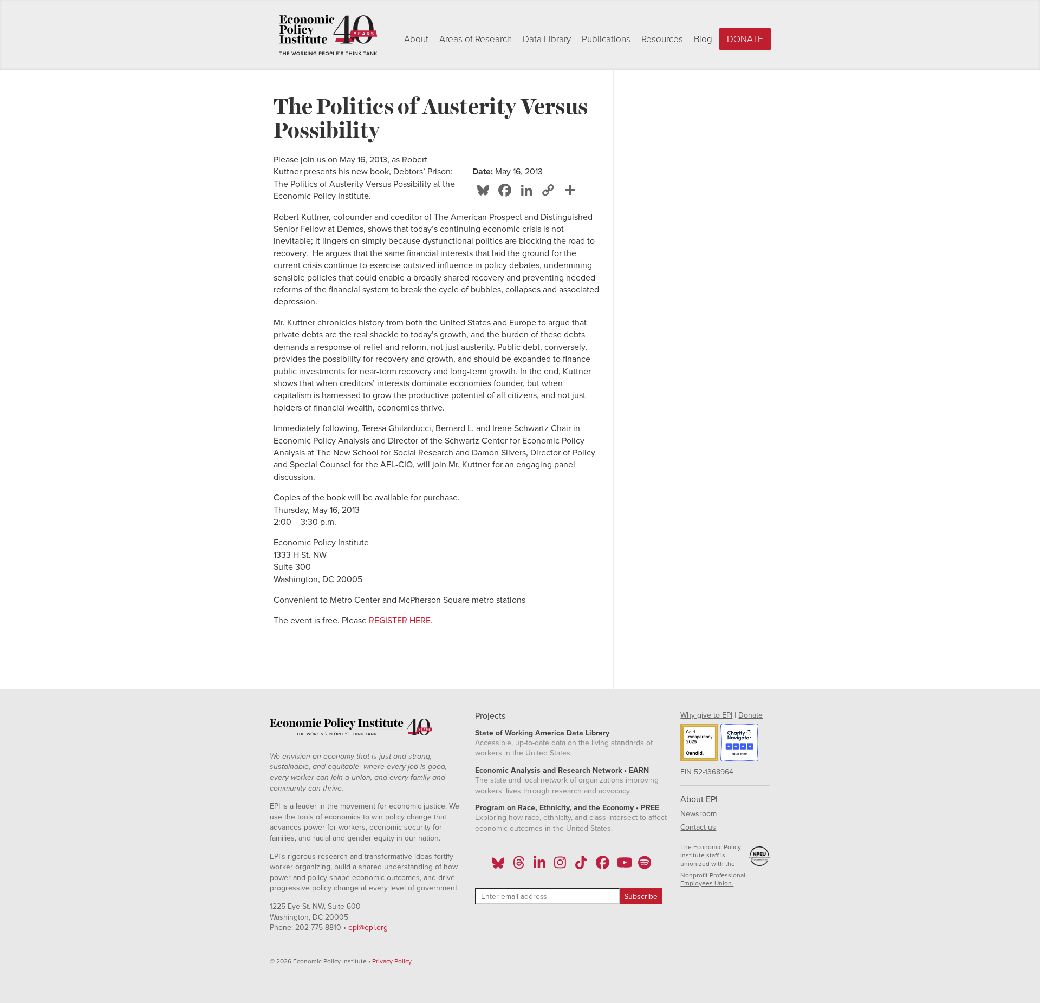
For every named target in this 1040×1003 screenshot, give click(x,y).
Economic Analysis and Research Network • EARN (562, 770)
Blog (703, 39)
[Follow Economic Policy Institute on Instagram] (560, 866)
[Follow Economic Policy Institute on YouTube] (623, 866)
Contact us (698, 827)
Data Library (547, 39)
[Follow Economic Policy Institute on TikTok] (581, 866)
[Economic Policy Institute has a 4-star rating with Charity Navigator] (739, 744)
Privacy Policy (392, 961)
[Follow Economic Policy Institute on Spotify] (644, 866)
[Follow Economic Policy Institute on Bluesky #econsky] (498, 866)
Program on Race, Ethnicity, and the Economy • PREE (567, 807)
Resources (662, 39)
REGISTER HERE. (401, 620)
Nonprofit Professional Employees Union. (712, 879)
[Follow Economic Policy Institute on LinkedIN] (539, 866)
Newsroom (698, 813)
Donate (745, 39)
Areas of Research (475, 39)
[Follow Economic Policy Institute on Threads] (519, 866)
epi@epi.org (368, 927)
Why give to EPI (706, 715)
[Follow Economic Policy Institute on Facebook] (602, 866)
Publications (606, 39)
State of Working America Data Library (542, 733)
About (416, 39)
